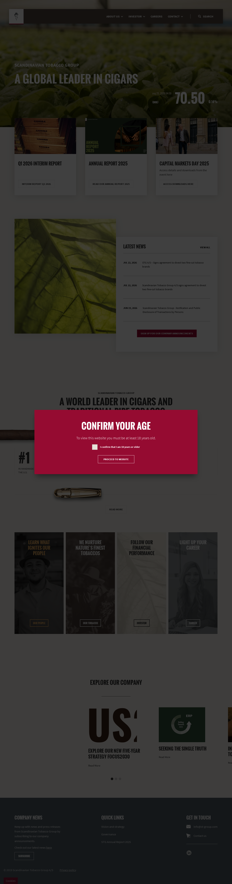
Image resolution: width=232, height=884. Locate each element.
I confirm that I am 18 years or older (120, 447)
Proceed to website (116, 459)
